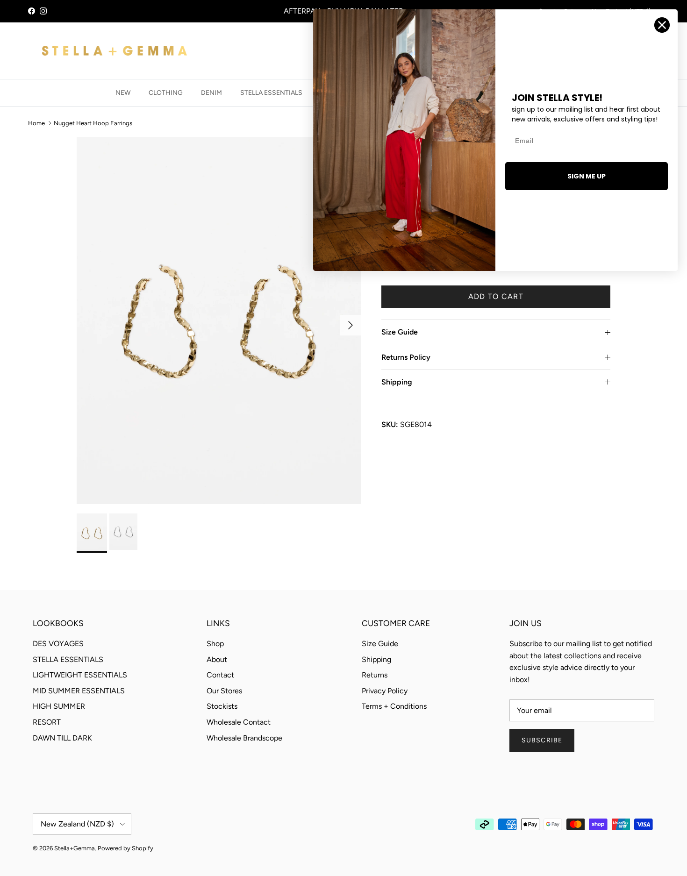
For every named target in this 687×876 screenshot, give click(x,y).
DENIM (211, 93)
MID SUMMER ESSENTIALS (79, 690)
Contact (220, 674)
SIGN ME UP (586, 176)
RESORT (47, 722)
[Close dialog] (662, 25)
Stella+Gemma (74, 848)
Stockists (222, 706)
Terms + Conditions (394, 706)
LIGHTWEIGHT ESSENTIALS (80, 674)
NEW (122, 93)
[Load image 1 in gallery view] (219, 320)
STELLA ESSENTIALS (271, 93)
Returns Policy (405, 357)
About (217, 659)
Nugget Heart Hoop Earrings (93, 123)
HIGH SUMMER (59, 706)
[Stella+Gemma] (114, 51)
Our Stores (224, 690)
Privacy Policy (385, 690)
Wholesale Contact (239, 722)
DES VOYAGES (58, 643)
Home (36, 123)
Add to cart (495, 296)
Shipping (396, 381)
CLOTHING (166, 93)
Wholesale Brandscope (244, 738)
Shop (215, 643)
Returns (374, 674)
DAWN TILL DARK (62, 738)
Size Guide (399, 332)
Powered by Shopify (125, 848)
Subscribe (542, 740)
